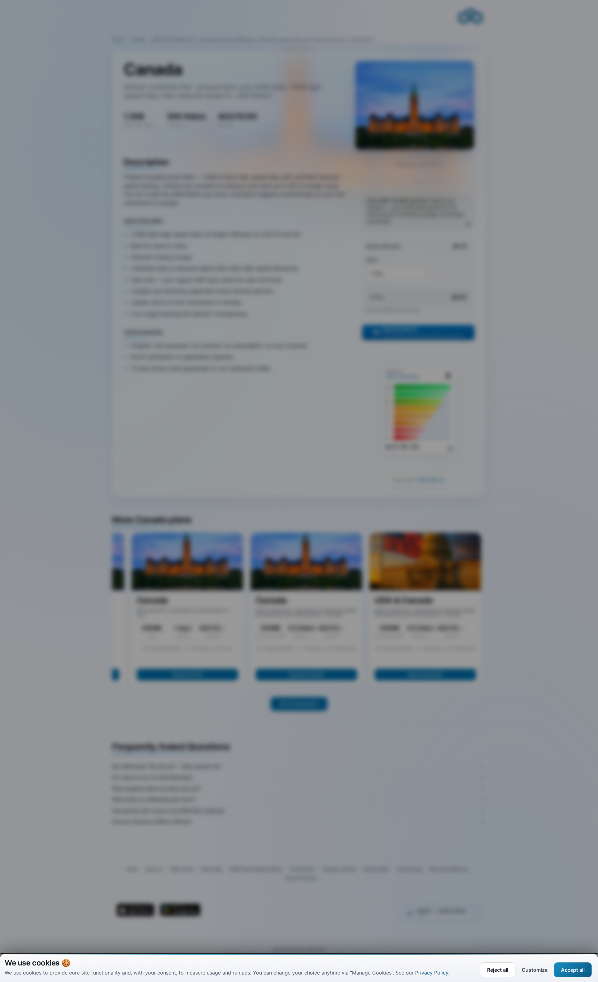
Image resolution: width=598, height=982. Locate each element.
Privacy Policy (431, 973)
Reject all (497, 970)
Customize (535, 970)
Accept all (573, 970)
